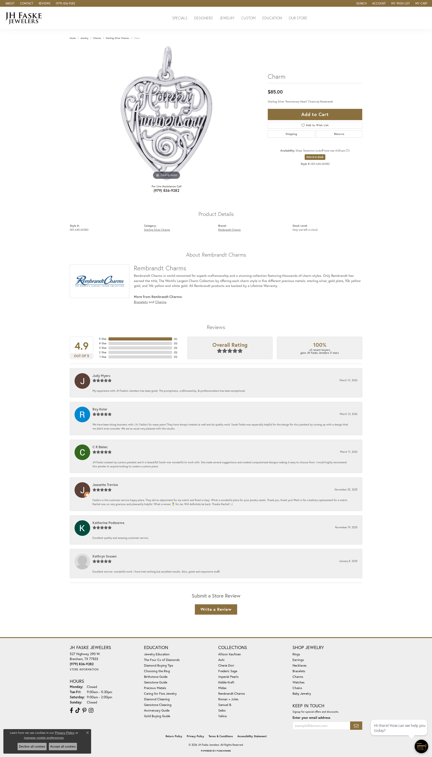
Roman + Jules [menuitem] (228, 699)
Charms (97, 38)
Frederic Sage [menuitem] (227, 671)
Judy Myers (101, 375)
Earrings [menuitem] (298, 660)
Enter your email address (311, 717)
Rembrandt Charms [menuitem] (231, 693)
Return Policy (174, 736)
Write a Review (215, 609)
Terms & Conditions (221, 736)
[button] (361, 3)
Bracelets (141, 302)
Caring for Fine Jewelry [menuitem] (160, 693)
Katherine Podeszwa (108, 522)
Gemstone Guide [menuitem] (155, 682)
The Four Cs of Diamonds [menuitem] (162, 660)
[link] (9, 3)
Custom (248, 18)
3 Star (103, 347)
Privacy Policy (195, 736)
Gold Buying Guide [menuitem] (157, 716)
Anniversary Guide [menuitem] (156, 710)
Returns (339, 134)
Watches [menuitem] (298, 682)
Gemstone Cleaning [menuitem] (157, 705)
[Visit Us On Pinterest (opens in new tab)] (84, 710)
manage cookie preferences (44, 737)
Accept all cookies (63, 746)
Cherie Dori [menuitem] (226, 665)
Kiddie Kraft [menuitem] (226, 682)
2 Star (103, 352)
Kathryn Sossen (104, 556)
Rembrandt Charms (229, 229)
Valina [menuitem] (222, 716)
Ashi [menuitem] (221, 660)
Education (272, 18)
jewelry (84, 38)
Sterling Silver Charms (117, 38)
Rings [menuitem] (296, 654)
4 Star (103, 343)
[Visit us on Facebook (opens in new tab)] (71, 710)
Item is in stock (315, 157)
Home (73, 38)
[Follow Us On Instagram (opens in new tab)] (91, 710)
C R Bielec (100, 447)
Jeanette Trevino (105, 484)
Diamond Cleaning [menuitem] (157, 699)
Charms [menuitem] (297, 676)
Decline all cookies (32, 746)
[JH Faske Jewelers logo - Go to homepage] (24, 18)
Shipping (291, 134)
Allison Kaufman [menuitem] (229, 654)
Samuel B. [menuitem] (225, 705)
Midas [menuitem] (222, 688)
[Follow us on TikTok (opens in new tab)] (77, 710)
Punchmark (224, 750)
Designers (203, 18)
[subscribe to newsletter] (356, 725)
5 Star (103, 338)
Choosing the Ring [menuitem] (157, 671)
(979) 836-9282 (167, 190)
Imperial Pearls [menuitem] (228, 676)
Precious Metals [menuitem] (155, 688)
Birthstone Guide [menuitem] (155, 676)
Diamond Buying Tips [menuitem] (158, 665)
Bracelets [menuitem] (298, 671)
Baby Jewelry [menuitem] (301, 693)
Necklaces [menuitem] (299, 665)
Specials (179, 18)
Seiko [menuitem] (222, 710)
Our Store (298, 18)
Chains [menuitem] (297, 688)
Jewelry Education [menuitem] (157, 654)
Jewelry (227, 18)
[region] (166, 113)
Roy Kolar (99, 409)
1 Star (103, 356)
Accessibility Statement (252, 736)
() (175, 338)
